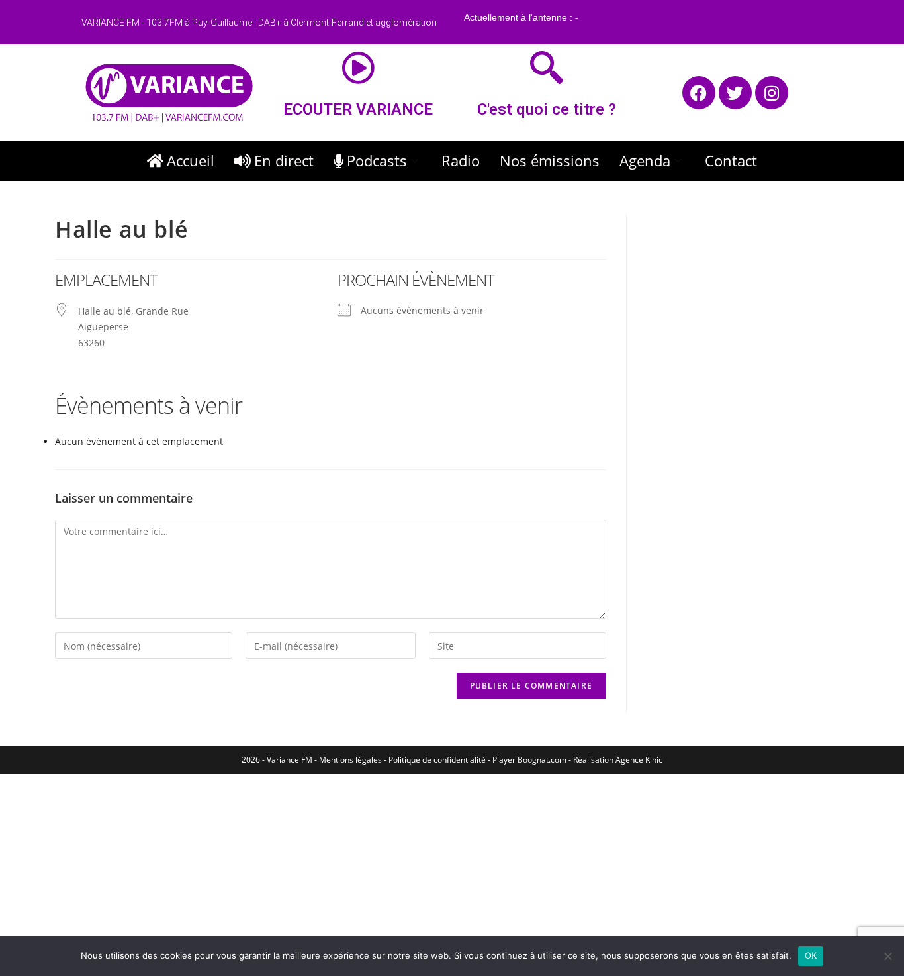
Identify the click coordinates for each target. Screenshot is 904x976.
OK (811, 955)
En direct (284, 160)
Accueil (190, 160)
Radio (460, 160)
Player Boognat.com (529, 759)
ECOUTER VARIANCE (358, 109)
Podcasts (377, 160)
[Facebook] (698, 92)
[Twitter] (735, 92)
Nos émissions (550, 160)
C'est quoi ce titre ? (546, 109)
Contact (731, 160)
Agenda (644, 160)
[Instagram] (771, 92)
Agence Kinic (638, 759)
